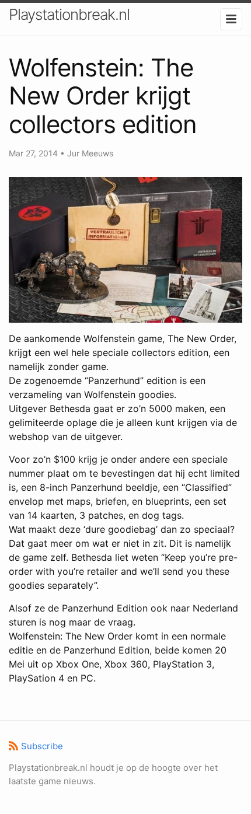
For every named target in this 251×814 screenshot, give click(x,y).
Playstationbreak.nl (69, 14)
